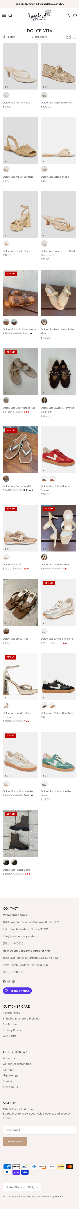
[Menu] (4, 15)
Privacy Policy (12, 1030)
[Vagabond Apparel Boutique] (39, 15)
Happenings (10, 1075)
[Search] (12, 15)
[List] (74, 37)
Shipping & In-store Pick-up (21, 1018)
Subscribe (15, 1141)
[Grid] (68, 37)
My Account (11, 1024)
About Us (9, 1058)
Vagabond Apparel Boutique (26, 1196)
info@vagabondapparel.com (21, 936)
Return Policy (11, 1013)
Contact (8, 1069)
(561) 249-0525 (13, 943)
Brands (7, 1081)
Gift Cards (9, 1036)
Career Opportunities (17, 1064)
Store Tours (10, 1087)
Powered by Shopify (52, 1196)
